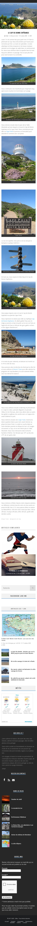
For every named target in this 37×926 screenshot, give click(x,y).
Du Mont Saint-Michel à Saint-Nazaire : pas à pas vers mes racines (17, 639)
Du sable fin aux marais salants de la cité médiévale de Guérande (23, 679)
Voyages (13, 921)
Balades (12, 922)
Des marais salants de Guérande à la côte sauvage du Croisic (23, 670)
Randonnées (29, 921)
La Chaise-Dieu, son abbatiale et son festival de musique (22, 826)
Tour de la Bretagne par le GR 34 (11, 643)
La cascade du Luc (16, 808)
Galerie (19, 922)
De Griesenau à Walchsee (18, 817)
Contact (25, 922)
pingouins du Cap (16, 519)
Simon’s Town (17, 369)
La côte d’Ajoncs (16, 843)
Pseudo (4, 868)
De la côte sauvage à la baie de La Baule (22, 661)
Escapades (20, 921)
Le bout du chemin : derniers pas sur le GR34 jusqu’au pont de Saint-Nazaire (22, 652)
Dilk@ (6, 36)
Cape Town (22, 420)
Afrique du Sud (14, 36)
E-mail (5, 875)
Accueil (7, 921)
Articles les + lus (18, 609)
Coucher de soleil (16, 799)
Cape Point (9, 131)
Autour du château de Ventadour (21, 835)
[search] (33, 588)
